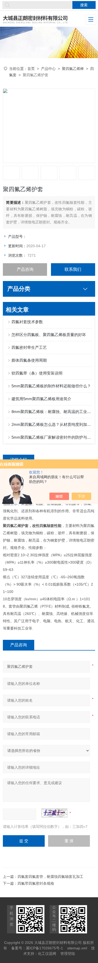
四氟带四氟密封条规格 (36, 883)
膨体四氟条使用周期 (29, 360)
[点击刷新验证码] (54, 812)
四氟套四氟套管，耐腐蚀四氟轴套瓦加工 (50, 876)
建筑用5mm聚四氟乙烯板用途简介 (41, 399)
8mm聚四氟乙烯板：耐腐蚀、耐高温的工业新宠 (51, 411)
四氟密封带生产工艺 (29, 347)
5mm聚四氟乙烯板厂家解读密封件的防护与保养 (51, 437)
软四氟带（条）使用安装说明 (36, 373)
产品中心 (48, 69)
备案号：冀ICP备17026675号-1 (37, 948)
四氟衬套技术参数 (27, 322)
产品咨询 (25, 269)
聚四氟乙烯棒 (73, 69)
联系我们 (73, 269)
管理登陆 (67, 953)
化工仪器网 (47, 953)
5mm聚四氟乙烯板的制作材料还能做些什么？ (51, 386)
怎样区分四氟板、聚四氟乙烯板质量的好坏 (48, 334)
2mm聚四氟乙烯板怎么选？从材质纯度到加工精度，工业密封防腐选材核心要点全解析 (51, 424)
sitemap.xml (77, 948)
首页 (31, 69)
